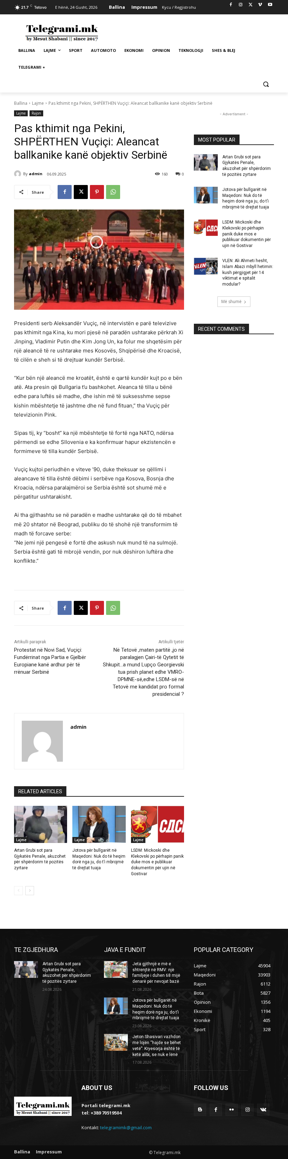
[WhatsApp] (113, 192)
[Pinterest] (97, 192)
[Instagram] (241, 5)
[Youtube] (270, 5)
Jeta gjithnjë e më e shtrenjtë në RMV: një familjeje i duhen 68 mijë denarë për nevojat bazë (156, 972)
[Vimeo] (260, 5)
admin (35, 173)
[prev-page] (18, 890)
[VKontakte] (263, 1110)
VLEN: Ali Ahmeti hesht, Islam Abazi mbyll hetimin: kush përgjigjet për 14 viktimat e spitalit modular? (247, 272)
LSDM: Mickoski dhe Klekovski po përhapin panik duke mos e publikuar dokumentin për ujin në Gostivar (157, 862)
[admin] (18, 173)
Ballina (20, 103)
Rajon (36, 113)
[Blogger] (200, 1110)
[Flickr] (231, 1110)
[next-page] (29, 890)
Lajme (38, 103)
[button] (265, 84)
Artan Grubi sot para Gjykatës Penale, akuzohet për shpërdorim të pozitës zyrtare (66, 972)
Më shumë (231, 301)
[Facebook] (231, 5)
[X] (251, 5)
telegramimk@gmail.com (126, 1127)
